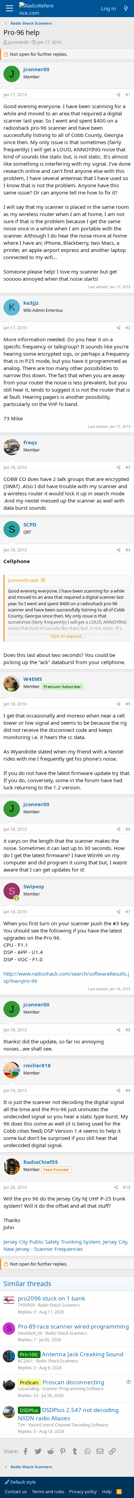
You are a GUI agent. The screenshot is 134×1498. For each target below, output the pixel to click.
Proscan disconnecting (73, 1382)
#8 (128, 1030)
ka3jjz (30, 302)
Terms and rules (48, 1491)
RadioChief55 (40, 1161)
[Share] (118, 95)
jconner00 (18, 42)
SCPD (29, 524)
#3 (128, 467)
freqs (30, 442)
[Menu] (9, 8)
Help (107, 1491)
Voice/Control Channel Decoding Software (68, 1425)
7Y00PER (26, 1305)
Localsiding (28, 1389)
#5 (128, 704)
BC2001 (25, 1361)
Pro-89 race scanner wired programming (73, 1326)
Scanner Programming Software (73, 1389)
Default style (22, 1482)
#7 (128, 912)
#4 (128, 550)
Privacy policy (83, 1491)
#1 (128, 95)
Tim (21, 1425)
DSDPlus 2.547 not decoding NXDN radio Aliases (68, 1414)
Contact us (16, 1491)
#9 (128, 1090)
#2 (128, 328)
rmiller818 (37, 1065)
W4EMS (32, 678)
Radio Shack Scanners (59, 1305)
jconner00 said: (23, 580)
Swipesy (33, 886)
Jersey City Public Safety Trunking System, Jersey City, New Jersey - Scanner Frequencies (66, 1245)
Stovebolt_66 (30, 1333)
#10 (127, 1187)
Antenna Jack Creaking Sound (82, 1354)
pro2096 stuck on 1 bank (51, 1298)
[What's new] (126, 8)
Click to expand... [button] (67, 636)
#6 (128, 829)
